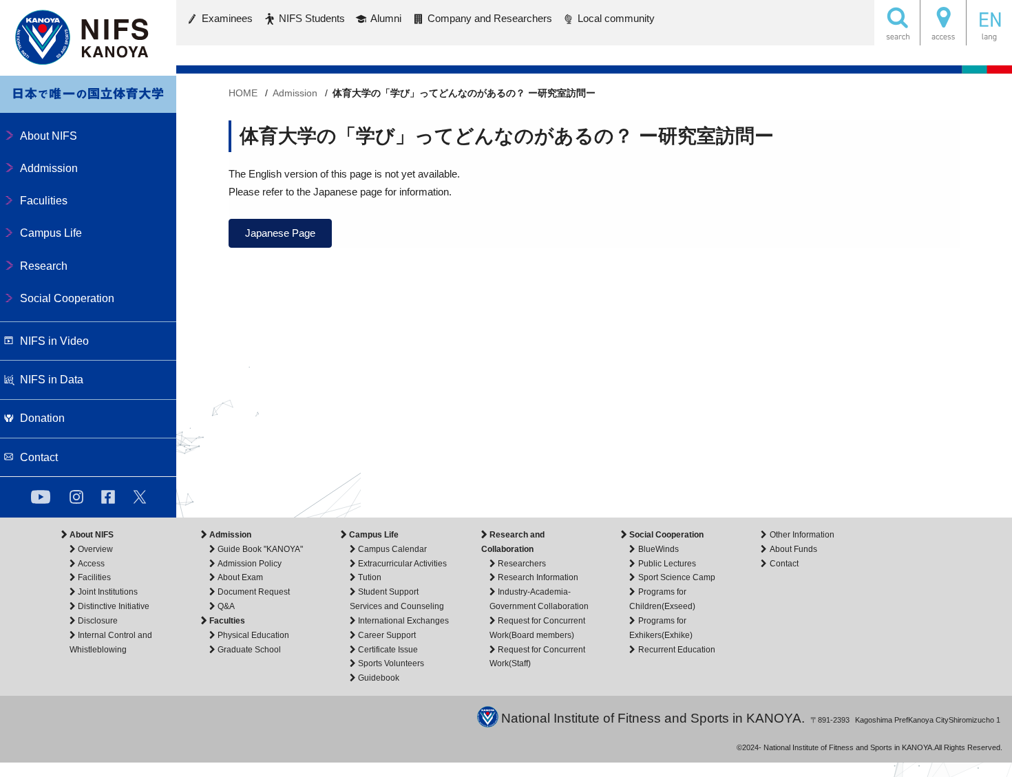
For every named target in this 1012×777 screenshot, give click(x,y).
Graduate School (249, 649)
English (989, 22)
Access (91, 563)
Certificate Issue (388, 649)
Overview (95, 549)
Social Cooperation (666, 535)
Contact (784, 563)
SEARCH (897, 22)
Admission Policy (250, 563)
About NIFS (92, 535)
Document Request (254, 592)
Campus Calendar (392, 549)
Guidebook (378, 678)
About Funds (793, 549)
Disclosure (98, 621)
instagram (76, 497)
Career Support (387, 635)
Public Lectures (666, 563)
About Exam (240, 577)
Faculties (227, 621)
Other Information (802, 535)
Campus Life (374, 535)
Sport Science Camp (676, 577)
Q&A (226, 606)
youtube (40, 497)
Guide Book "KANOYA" (260, 549)
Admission (230, 535)
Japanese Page (280, 233)
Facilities (94, 577)
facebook (108, 497)
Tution (369, 577)
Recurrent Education (676, 649)
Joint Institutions (108, 592)
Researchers (522, 563)
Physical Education (253, 635)
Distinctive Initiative (113, 606)
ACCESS (943, 22)
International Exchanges (403, 621)
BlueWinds (658, 549)
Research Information (538, 577)
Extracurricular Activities (402, 563)
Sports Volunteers (391, 663)
